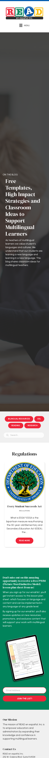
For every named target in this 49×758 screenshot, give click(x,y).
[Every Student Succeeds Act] (24, 482)
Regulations (24, 511)
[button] (24, 541)
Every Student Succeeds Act (24, 506)
